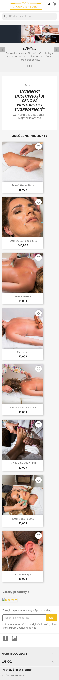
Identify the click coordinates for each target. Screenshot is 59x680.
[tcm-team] (29, 600)
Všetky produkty (16, 592)
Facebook (5, 638)
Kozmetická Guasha (23, 518)
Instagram (14, 638)
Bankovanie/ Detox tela (23, 407)
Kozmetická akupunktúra (23, 240)
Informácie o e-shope (17, 670)
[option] (29, 46)
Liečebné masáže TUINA (23, 463)
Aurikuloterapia (22, 574)
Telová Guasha (23, 296)
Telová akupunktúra (23, 185)
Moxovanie (23, 352)
